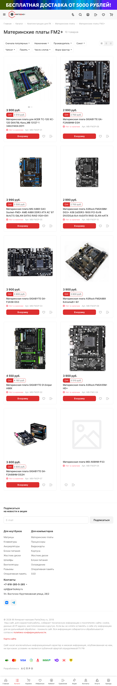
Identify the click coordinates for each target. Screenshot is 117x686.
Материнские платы (42, 537)
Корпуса (35, 550)
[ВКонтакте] (7, 603)
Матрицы (9, 537)
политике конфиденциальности (30, 632)
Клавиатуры (10, 541)
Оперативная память (15, 573)
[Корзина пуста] (111, 14)
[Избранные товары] (103, 14)
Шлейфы (8, 560)
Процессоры (38, 541)
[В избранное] (44, 136)
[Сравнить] (51, 136)
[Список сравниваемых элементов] (95, 14)
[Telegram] (13, 603)
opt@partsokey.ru (13, 589)
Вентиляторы (11, 564)
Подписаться (102, 520)
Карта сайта (10, 638)
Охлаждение (38, 564)
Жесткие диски (12, 555)
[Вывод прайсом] (110, 43)
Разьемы (8, 569)
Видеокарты (38, 546)
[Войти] (88, 14)
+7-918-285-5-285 (14, 584)
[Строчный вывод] (106, 43)
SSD (33, 573)
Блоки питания (12, 550)
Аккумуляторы (12, 546)
